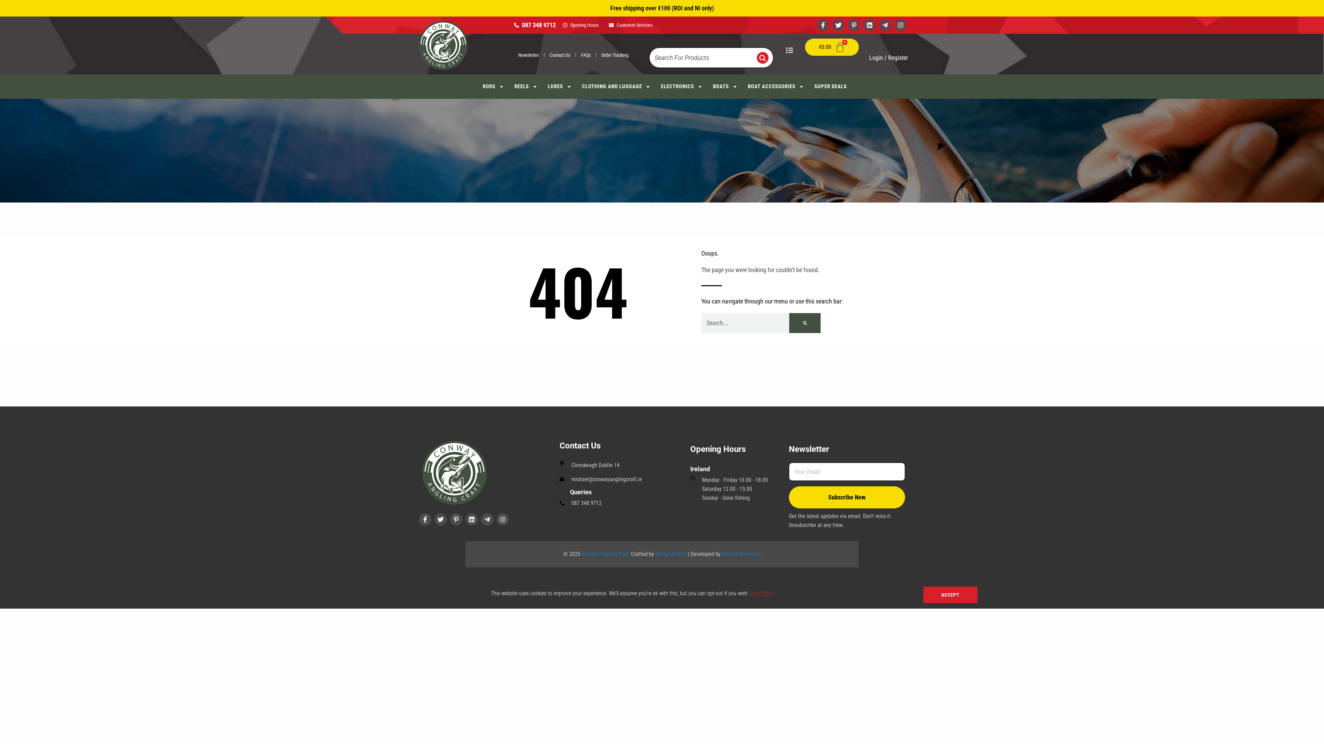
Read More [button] (762, 593)
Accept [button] (950, 595)
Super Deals (830, 86)
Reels (521, 86)
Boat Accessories (771, 86)
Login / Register (888, 57)
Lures (555, 86)
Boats (721, 86)
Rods (489, 86)
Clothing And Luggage (612, 86)
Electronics (677, 86)
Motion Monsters (741, 554)
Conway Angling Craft (606, 554)
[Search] (805, 323)
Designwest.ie (670, 554)
